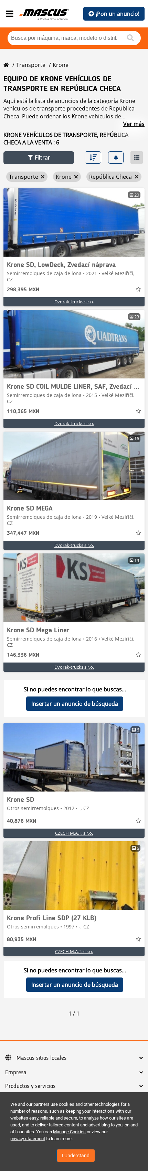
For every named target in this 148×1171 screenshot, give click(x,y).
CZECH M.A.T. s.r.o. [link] (74, 833)
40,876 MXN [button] (21, 821)
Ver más (134, 124)
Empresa (16, 1072)
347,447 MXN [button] (23, 533)
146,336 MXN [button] (23, 655)
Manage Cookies (69, 1131)
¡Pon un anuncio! (117, 13)
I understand (75, 1155)
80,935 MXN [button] (21, 939)
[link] (74, 222)
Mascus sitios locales (41, 1058)
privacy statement (27, 1138)
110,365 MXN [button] (23, 411)
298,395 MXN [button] (23, 290)
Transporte (30, 65)
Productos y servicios (30, 1086)
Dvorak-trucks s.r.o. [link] (74, 301)
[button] (38, 157)
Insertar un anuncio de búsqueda (74, 703)
